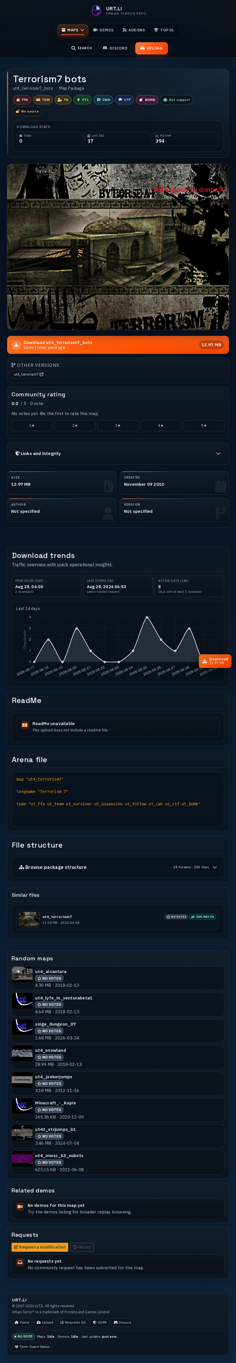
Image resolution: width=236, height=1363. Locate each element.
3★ (118, 425)
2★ (75, 425)
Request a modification (42, 1247)
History (84, 1247)
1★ (32, 425)
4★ (161, 425)
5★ (204, 425)
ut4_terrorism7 (26, 374)
